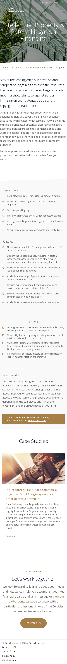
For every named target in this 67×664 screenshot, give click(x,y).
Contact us (8, 389)
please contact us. (37, 420)
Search (57, 2)
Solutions (16, 67)
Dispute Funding (32, 67)
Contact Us (33, 623)
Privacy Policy (8, 655)
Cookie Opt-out (9, 660)
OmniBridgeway (12, 643)
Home (5, 67)
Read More (11, 536)
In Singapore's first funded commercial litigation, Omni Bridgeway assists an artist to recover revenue (31, 494)
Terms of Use (8, 651)
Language (43, 2)
